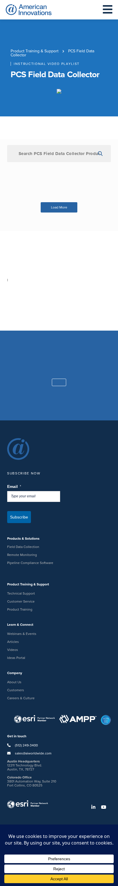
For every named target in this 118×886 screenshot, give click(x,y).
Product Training (19, 609)
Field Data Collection (23, 546)
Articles (13, 641)
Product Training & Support (34, 51)
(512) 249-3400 (26, 745)
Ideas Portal (16, 657)
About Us (14, 682)
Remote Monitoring (22, 554)
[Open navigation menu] (107, 9)
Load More (59, 207)
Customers (15, 690)
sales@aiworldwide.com (33, 753)
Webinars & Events (21, 633)
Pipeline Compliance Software (30, 562)
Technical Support (21, 593)
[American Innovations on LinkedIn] (95, 807)
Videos (12, 649)
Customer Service (21, 601)
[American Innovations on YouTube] (106, 807)
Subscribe (19, 517)
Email (14, 487)
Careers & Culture (21, 698)
